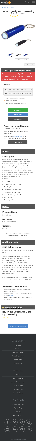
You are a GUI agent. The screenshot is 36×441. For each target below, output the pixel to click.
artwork (11, 295)
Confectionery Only (18, 404)
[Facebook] (7, 422)
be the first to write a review (18, 326)
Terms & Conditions (18, 356)
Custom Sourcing (18, 385)
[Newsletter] (29, 429)
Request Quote (18, 115)
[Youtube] (22, 429)
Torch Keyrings (10, 7)
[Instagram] (7, 429)
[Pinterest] (22, 422)
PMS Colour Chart (18, 389)
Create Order (18, 110)
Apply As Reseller (18, 415)
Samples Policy (18, 359)
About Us (18, 345)
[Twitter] (15, 422)
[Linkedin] (15, 429)
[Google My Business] (29, 422)
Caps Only (18, 411)
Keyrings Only (18, 408)
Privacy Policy (18, 363)
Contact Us (18, 349)
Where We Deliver (18, 393)
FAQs (17, 375)
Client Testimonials (17, 352)
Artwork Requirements (17, 382)
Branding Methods (17, 378)
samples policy (17, 136)
